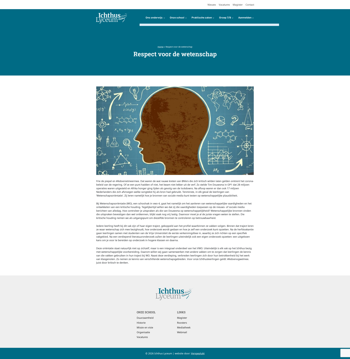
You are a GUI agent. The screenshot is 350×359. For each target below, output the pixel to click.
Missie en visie (145, 327)
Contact (250, 4)
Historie (141, 322)
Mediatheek (183, 327)
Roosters (182, 322)
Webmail (182, 332)
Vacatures (224, 4)
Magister (238, 4)
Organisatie (143, 332)
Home (160, 46)
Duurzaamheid (145, 317)
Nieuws (212, 4)
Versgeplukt (198, 353)
